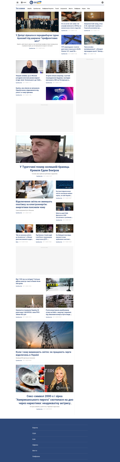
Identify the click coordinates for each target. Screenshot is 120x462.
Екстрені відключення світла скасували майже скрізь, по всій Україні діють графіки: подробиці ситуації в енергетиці (64, 195)
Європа (35, 428)
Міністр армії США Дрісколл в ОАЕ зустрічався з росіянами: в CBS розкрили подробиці (64, 217)
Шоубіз (29, 8)
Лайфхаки (77, 8)
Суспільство (36, 8)
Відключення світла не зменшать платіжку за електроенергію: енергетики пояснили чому (34, 204)
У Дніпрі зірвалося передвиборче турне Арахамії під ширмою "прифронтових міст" (37, 38)
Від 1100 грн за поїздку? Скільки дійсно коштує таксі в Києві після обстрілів (28, 281)
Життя (71, 8)
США (34, 433)
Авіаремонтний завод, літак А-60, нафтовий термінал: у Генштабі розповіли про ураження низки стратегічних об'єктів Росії (94, 28)
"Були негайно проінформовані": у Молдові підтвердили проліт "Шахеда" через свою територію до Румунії (93, 51)
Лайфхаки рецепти (47, 8)
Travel (57, 8)
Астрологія (64, 8)
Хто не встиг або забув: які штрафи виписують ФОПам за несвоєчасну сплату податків (71, 26)
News (85, 53)
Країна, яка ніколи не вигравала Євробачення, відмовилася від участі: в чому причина (27, 90)
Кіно (88, 8)
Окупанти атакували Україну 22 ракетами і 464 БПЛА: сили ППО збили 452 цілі (27, 312)
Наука (84, 8)
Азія (33, 439)
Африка (35, 445)
